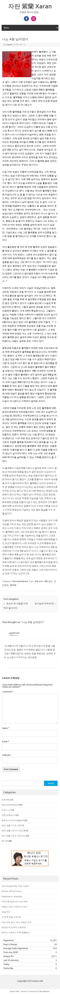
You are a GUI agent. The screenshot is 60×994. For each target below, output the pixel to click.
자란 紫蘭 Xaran (30, 6)
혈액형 (13, 585)
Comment (7, 691)
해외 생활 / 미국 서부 (11, 825)
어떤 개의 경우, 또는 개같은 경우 (17, 922)
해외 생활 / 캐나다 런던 (12, 830)
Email (5, 741)
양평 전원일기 (8, 815)
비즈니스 (6, 810)
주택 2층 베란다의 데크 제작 (15, 901)
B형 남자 (48, 581)
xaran (9, 44)
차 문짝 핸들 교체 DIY (11, 917)
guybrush (14, 633)
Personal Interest (20, 581)
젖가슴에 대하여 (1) (45, 603)
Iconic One (14, 991)
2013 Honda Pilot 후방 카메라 (15, 886)
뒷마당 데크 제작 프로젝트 (14, 927)
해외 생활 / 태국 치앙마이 (13, 836)
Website (6, 755)
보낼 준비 (6, 912)
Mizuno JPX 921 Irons (11, 891)
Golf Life (5, 800)
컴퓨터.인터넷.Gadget (12, 820)
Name (5, 728)
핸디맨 (5, 841)
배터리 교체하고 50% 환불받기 (16, 932)
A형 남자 (39, 581)
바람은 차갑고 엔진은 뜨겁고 (15, 906)
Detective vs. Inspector (12, 896)
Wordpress (44, 991)
